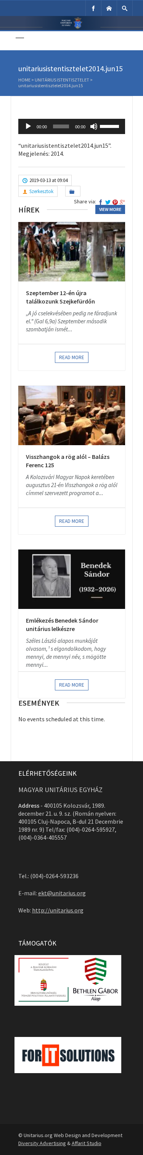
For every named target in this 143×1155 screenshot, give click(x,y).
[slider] (110, 126)
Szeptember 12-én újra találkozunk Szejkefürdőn (60, 297)
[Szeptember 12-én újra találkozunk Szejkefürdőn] (71, 251)
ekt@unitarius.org (62, 893)
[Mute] (94, 126)
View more (110, 209)
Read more (71, 357)
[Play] (28, 126)
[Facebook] (93, 8)
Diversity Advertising (42, 1143)
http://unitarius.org (58, 910)
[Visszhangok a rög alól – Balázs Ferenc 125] (71, 415)
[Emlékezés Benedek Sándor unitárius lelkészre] (71, 579)
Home (24, 80)
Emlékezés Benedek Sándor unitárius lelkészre (62, 625)
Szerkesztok (41, 191)
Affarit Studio (86, 1143)
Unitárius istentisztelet (62, 80)
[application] (71, 126)
